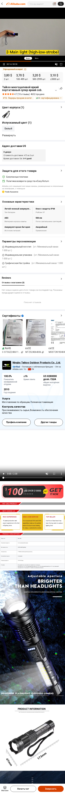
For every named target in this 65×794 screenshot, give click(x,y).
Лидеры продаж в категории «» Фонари (21, 98)
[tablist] (32, 58)
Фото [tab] (36, 58)
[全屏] (61, 64)
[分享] (61, 88)
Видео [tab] (28, 58)
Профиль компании (16, 422)
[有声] (56, 64)
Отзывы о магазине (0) (13, 282)
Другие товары (49, 422)
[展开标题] (55, 90)
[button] (14, 69)
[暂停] (4, 64)
